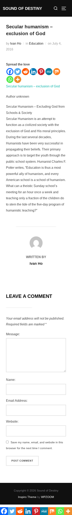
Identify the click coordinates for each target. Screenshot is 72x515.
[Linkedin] (33, 71)
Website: (12, 421)
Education (36, 43)
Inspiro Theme (27, 497)
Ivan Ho (15, 43)
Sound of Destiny (22, 8)
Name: (10, 379)
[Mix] (56, 71)
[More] (17, 79)
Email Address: (16, 400)
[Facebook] (9, 71)
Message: (13, 334)
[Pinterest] (41, 71)
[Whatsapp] (9, 79)
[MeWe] (48, 71)
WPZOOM (47, 497)
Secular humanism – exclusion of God (33, 86)
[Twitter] (17, 71)
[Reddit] (25, 71)
